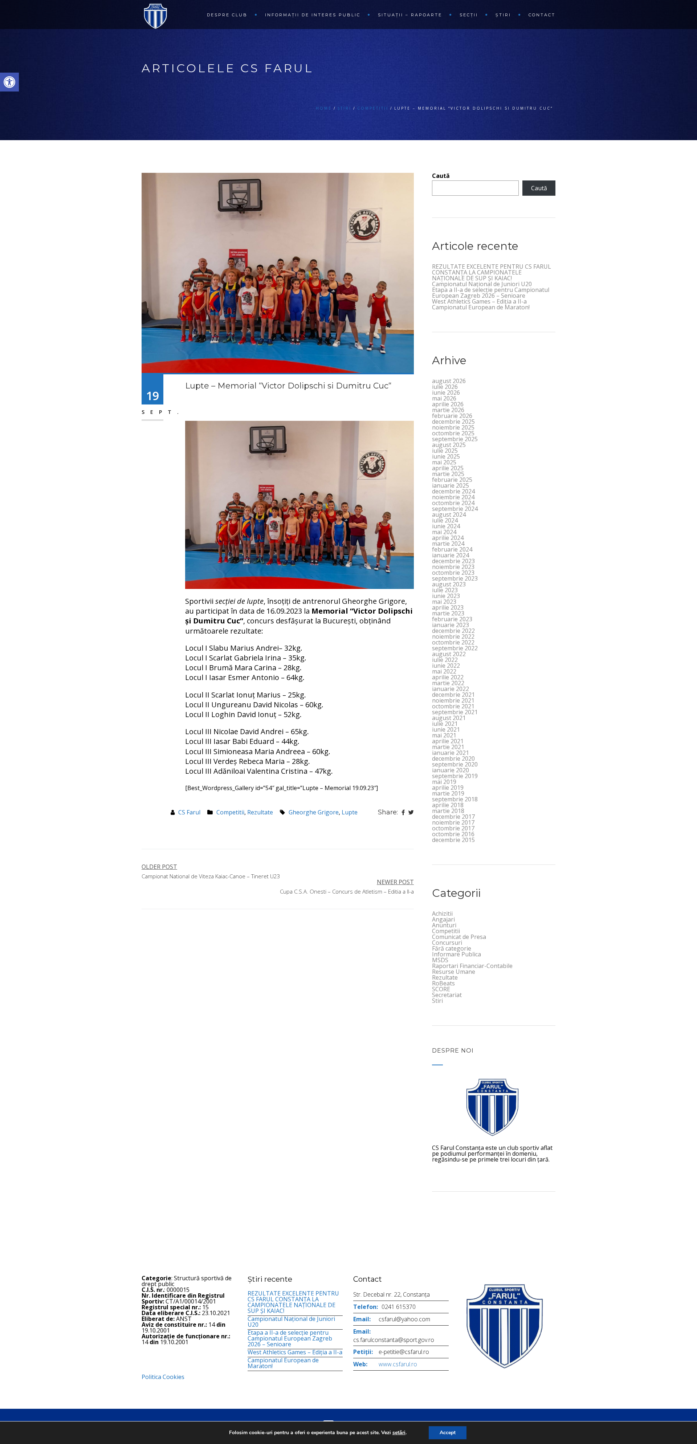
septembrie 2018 (455, 799)
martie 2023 (448, 613)
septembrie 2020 (455, 764)
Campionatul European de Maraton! (481, 307)
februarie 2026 (452, 416)
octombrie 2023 (453, 573)
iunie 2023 (446, 596)
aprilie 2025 (448, 468)
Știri (503, 14)
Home (324, 108)
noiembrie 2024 (453, 497)
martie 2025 (448, 474)
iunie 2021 (446, 729)
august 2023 (449, 584)
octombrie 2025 (453, 433)
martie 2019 (448, 793)
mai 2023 (444, 602)
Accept (448, 1432)
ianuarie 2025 (450, 485)
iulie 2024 (445, 520)
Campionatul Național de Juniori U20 (482, 284)
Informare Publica (456, 954)
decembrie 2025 (453, 422)
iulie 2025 (445, 451)
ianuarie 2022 (450, 689)
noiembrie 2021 (453, 700)
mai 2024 (444, 532)
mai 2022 (444, 671)
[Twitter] (411, 812)
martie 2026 (448, 410)
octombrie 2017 (453, 828)
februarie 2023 (452, 619)
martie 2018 (448, 811)
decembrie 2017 (453, 817)
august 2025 (449, 445)
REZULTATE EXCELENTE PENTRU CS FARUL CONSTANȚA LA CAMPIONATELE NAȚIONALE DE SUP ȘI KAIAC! (491, 272)
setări (398, 1432)
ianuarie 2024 (450, 555)
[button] (9, 82)
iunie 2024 (446, 526)
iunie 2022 (446, 666)
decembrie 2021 (453, 695)
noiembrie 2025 (453, 427)
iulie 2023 (445, 590)
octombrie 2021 (453, 706)
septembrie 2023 (455, 578)
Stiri (437, 1001)
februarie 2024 (452, 549)
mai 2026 (444, 398)
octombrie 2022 (453, 642)
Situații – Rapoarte (410, 14)
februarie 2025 (452, 480)
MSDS (440, 960)
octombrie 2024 (453, 503)
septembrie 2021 (455, 712)
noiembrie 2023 (453, 567)
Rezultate (260, 812)
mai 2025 (444, 462)
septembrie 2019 (455, 776)
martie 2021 (448, 747)
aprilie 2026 (448, 404)
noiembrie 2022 (453, 636)
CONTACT (542, 14)
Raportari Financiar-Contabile (472, 966)
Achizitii (442, 914)
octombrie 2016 (453, 834)
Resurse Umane (453, 972)
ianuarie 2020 (450, 770)
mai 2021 (444, 735)
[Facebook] (403, 812)
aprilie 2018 (448, 805)
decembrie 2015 (453, 840)
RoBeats (443, 983)
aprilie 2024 (448, 538)
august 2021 (449, 718)
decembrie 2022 (453, 631)
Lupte (350, 812)
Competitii (372, 108)
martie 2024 (448, 544)
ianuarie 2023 (450, 625)
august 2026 (449, 381)
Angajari (443, 919)
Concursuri (447, 943)
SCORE (441, 989)
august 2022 (449, 654)
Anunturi (444, 925)
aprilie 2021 (448, 741)
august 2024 (449, 514)
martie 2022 (448, 683)
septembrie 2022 (455, 648)
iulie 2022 (445, 660)
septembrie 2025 (455, 439)
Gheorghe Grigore (314, 812)
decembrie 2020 (453, 758)
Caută (441, 176)
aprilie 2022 (448, 677)
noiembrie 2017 (453, 822)
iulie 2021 (445, 724)
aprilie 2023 (448, 607)
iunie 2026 (446, 392)
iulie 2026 (445, 387)
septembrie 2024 (455, 509)
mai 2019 (444, 782)
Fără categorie (451, 948)
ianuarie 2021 (450, 753)
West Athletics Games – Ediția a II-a (479, 301)
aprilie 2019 (448, 788)
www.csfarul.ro (398, 1364)
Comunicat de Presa (459, 937)
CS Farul (189, 812)
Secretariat (447, 995)
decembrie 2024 (453, 491)
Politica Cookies (163, 1377)
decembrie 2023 (453, 561)
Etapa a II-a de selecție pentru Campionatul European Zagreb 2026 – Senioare (490, 293)
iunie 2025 (446, 456)
